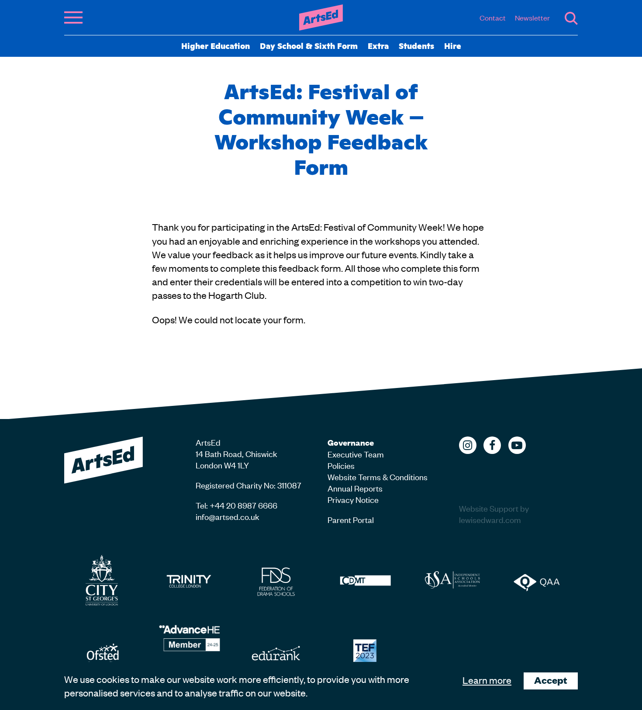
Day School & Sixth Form (309, 45)
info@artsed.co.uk (227, 516)
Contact (493, 17)
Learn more (487, 680)
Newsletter (532, 17)
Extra (378, 45)
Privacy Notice (353, 499)
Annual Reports (355, 487)
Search (571, 18)
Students (416, 45)
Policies (341, 465)
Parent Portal (351, 519)
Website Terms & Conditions (378, 476)
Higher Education (215, 45)
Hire (452, 45)
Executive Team (356, 453)
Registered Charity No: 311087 (248, 484)
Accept (550, 680)
